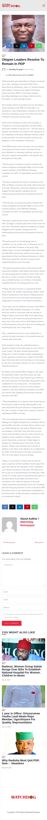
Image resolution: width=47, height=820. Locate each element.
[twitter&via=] (17, 45)
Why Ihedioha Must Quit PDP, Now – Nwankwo (20, 762)
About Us (16, 803)
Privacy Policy (23, 806)
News (4, 55)
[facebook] (9, 45)
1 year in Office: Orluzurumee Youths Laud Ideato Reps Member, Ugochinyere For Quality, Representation (21, 718)
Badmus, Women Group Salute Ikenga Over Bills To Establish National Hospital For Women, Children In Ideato (22, 671)
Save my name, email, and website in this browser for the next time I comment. (24, 615)
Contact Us (30, 803)
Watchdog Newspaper (16, 69)
